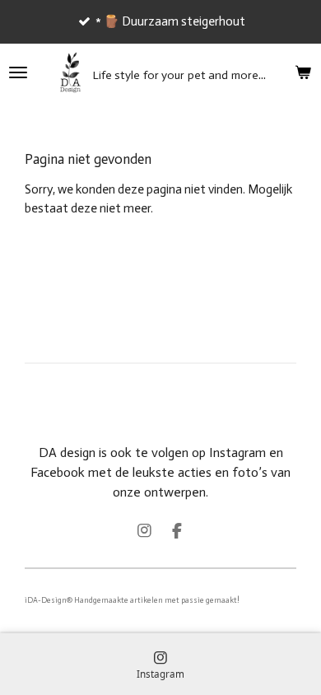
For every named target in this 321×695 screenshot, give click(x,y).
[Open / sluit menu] (18, 72)
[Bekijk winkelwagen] (303, 72)
